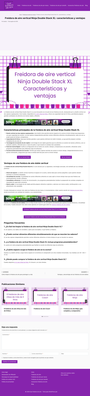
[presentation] (15, 296)
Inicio (18, 5)
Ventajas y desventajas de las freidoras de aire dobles (72, 273)
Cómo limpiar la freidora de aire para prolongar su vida (17, 273)
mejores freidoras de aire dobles (61, 204)
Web (62, 353)
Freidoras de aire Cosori (42, 309)
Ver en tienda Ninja (24, 157)
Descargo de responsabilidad (10, 377)
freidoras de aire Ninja (76, 190)
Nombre (5, 353)
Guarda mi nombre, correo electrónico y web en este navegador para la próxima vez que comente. (28, 357)
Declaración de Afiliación (9, 374)
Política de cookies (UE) (8, 379)
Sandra (5, 21)
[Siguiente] (86, 301)
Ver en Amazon (66, 157)
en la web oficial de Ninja (21, 262)
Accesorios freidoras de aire (76, 5)
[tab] (42, 316)
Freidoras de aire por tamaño (58, 5)
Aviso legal (5, 372)
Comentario (6, 334)
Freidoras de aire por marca (41, 5)
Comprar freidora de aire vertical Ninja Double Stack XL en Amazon (45, 217)
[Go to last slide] (4, 301)
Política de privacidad (8, 381)
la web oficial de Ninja (41, 114)
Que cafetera (64, 375)
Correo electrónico (37, 353)
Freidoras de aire (26, 5)
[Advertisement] (45, 40)
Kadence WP (61, 391)
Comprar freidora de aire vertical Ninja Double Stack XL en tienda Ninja (45, 209)
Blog (86, 5)
